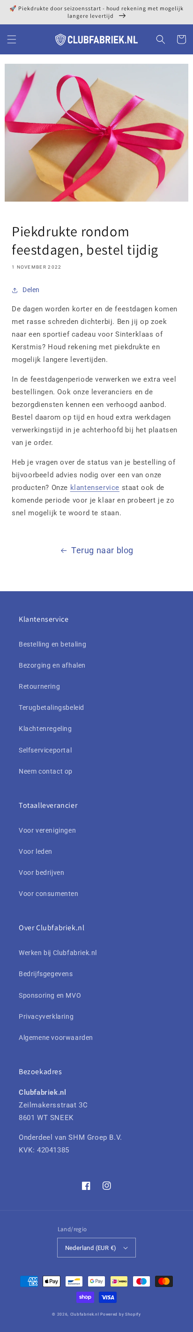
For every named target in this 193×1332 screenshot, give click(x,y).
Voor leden (35, 851)
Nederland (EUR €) (91, 1247)
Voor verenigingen (47, 830)
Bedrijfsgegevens (46, 974)
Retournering (39, 686)
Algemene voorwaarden (56, 1037)
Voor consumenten (49, 893)
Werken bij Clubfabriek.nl (58, 952)
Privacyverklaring (46, 1016)
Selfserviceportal (45, 750)
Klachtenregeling (45, 728)
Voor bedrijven (41, 872)
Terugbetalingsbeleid (51, 707)
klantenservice (94, 487)
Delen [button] (31, 289)
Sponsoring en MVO (50, 995)
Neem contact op (46, 771)
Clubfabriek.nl (84, 1314)
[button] (11, 39)
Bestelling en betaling (52, 644)
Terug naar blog (102, 550)
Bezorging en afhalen (52, 665)
